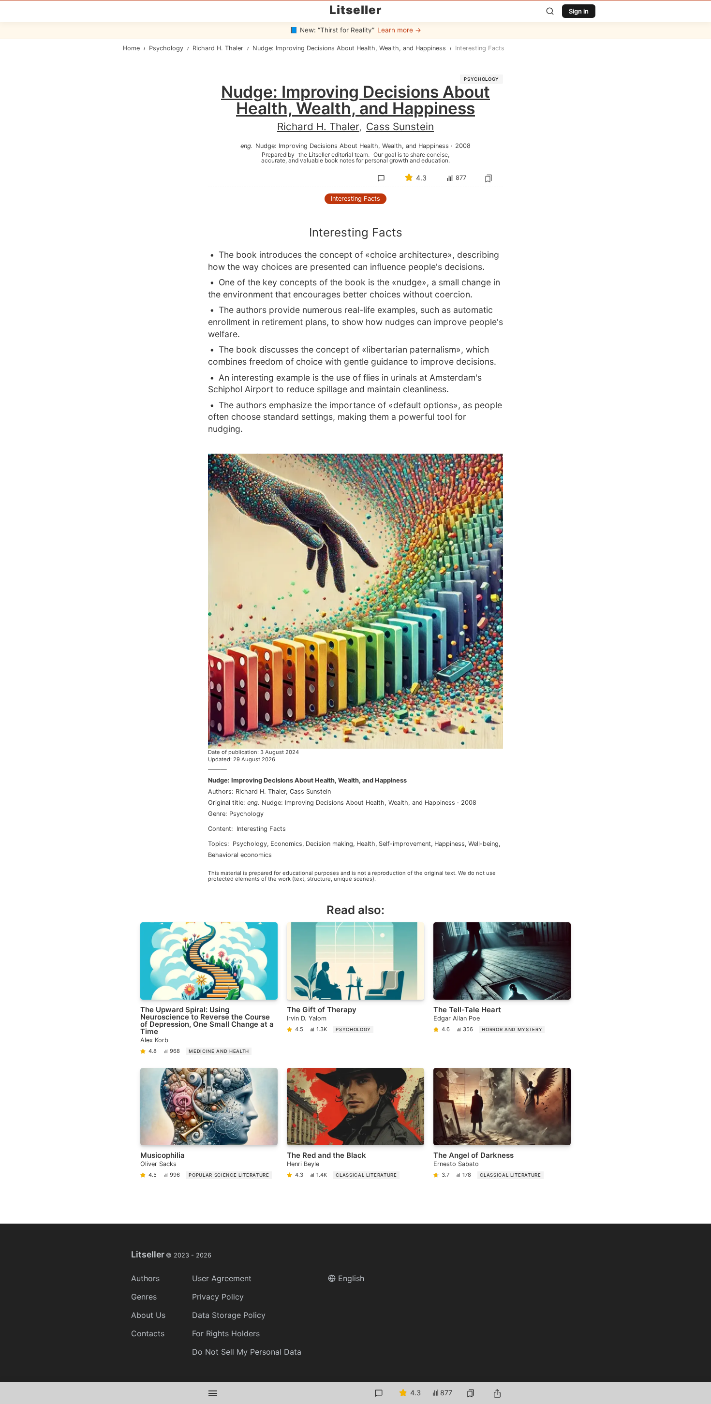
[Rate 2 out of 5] (395, 252)
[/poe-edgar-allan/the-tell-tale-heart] (502, 990)
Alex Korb (154, 1040)
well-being (483, 843)
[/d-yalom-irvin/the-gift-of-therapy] (355, 990)
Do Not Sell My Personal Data (246, 1352)
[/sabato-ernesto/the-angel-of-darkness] (502, 1125)
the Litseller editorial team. (334, 154)
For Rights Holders (226, 1333)
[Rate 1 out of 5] (375, 252)
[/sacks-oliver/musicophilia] (208, 1125)
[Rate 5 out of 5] (456, 252)
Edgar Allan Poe (456, 1018)
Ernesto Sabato (456, 1164)
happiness (449, 843)
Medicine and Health (219, 1051)
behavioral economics (240, 854)
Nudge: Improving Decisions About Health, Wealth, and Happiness (307, 780)
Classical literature (366, 1175)
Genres (144, 1296)
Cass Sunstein (400, 126)
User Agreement (222, 1278)
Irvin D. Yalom (306, 1018)
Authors (145, 1278)
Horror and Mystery (512, 1029)
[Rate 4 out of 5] (436, 252)
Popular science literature (229, 1175)
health (365, 843)
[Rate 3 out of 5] (415, 252)
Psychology (481, 79)
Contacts (147, 1333)
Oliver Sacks (158, 1164)
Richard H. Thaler (318, 126)
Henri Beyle (303, 1164)
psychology (250, 843)
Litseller (355, 10)
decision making (329, 843)
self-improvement (405, 843)
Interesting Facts (355, 198)
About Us (148, 1315)
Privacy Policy (218, 1296)
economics (286, 843)
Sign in (579, 11)
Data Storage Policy (229, 1315)
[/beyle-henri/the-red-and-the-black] (355, 1125)
